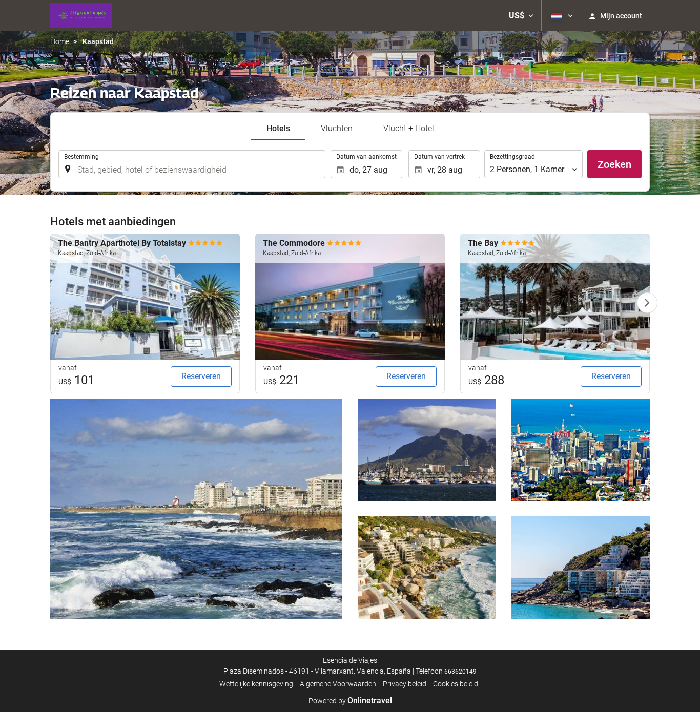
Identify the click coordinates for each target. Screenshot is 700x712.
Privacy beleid (404, 684)
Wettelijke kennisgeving (256, 684)
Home (59, 41)
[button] (521, 15)
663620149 (460, 671)
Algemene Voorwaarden (338, 684)
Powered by (350, 701)
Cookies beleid (455, 684)
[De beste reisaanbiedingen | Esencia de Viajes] (81, 15)
